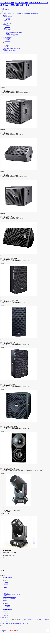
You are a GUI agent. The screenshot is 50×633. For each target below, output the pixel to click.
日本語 (8, 630)
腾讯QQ (6, 617)
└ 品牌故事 (7, 38)
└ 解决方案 (7, 27)
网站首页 (5, 15)
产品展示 (5, 28)
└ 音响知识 (7, 25)
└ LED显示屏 (8, 29)
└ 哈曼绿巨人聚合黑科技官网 (11, 34)
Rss (23, 623)
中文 (17, 630)
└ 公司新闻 (7, 41)
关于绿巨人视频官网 (7, 37)
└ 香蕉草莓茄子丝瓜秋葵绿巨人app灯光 (13, 32)
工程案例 (5, 20)
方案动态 (5, 24)
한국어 (3, 630)
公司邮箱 (2, 617)
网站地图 (2, 8)
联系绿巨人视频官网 (4, 9)
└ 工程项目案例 (8, 23)
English (12, 630)
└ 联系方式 (7, 18)
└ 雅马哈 (7, 33)
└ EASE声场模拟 (9, 22)
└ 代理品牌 (7, 19)
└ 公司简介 (7, 39)
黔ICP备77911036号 (4, 623)
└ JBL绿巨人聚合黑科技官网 (11, 35)
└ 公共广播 (7, 30)
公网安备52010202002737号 (16, 623)
